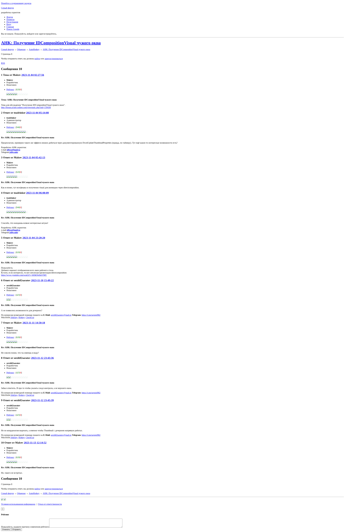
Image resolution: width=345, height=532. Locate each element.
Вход (8, 24)
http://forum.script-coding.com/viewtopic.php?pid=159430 (26, 107)
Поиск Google (12, 29)
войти (37, 58)
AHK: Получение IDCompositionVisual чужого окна (51, 42)
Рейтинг (10, 89)
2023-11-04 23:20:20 (34, 237)
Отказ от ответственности (50, 504)
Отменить (6, 529)
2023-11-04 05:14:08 (37, 112)
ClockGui (30, 317)
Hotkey (21, 317)
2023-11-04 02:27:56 (32, 75)
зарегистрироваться (54, 58)
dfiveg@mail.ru (13, 150)
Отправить (16, 529)
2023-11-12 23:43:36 (42, 358)
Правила (10, 19)
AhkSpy (13, 317)
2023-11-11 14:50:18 (34, 322)
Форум (9, 17)
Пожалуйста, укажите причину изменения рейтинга (25, 527)
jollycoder (14, 152)
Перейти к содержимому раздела (16, 3)
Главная (10, 27)
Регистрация (12, 22)
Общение (21, 49)
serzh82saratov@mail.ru (61, 315)
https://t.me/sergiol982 (91, 315)
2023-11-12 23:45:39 (42, 400)
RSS (3, 63)
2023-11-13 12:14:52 (35, 442)
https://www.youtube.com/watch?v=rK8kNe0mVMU (24, 275)
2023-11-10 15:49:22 (42, 280)
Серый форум (7, 8)
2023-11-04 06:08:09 (37, 192)
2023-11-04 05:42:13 (34, 157)
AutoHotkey (34, 49)
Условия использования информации (18, 504)
